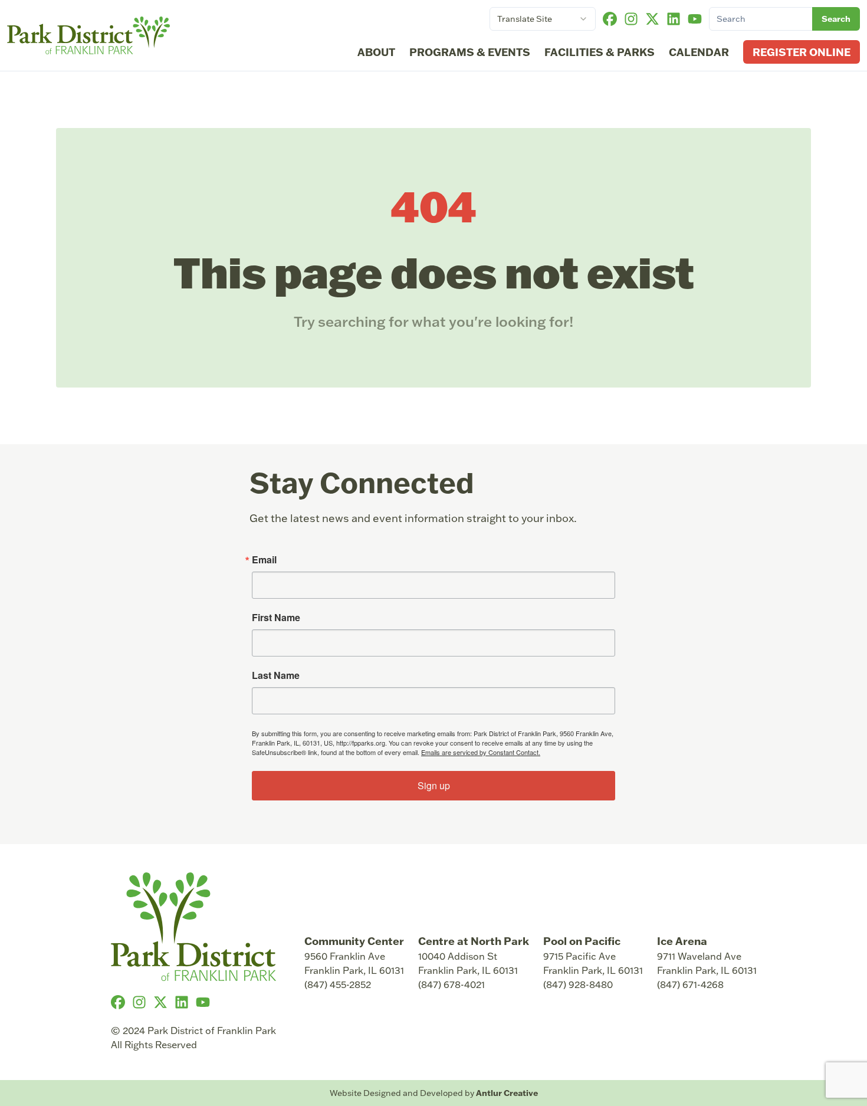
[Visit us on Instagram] (631, 19)
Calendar (699, 52)
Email (264, 560)
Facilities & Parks (599, 52)
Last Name (276, 675)
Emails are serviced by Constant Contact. (480, 752)
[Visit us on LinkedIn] (673, 19)
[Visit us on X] (652, 19)
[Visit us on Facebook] (610, 19)
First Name (276, 617)
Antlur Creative (507, 1092)
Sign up (434, 785)
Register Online (801, 52)
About (376, 52)
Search (836, 18)
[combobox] (543, 19)
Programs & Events (469, 52)
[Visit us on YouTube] (695, 19)
